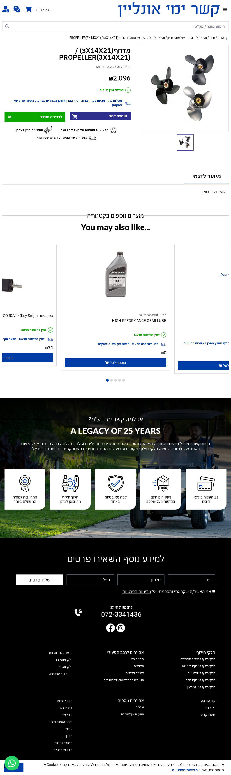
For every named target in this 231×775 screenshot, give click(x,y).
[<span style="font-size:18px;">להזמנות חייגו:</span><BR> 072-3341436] (78, 612)
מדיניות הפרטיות (136, 591)
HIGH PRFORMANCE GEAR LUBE (139, 320)
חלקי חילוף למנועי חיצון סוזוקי (147, 38)
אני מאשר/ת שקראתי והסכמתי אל (166, 591)
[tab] (206, 176)
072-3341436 (121, 612)
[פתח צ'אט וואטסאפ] (12, 763)
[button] (225, 10)
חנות (212, 38)
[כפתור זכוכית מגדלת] (7, 26)
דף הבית (223, 38)
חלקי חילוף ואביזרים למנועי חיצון (187, 38)
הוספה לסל (118, 116)
